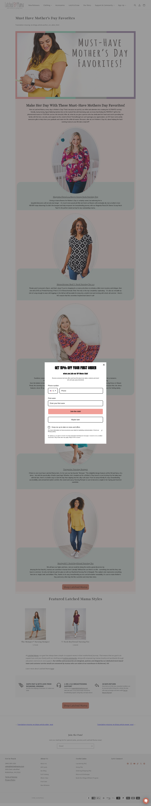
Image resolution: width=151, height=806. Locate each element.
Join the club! (75, 411)
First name (52, 398)
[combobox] (53, 391)
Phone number (53, 385)
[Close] (103, 364)
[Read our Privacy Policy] (102, 430)
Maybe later (75, 420)
